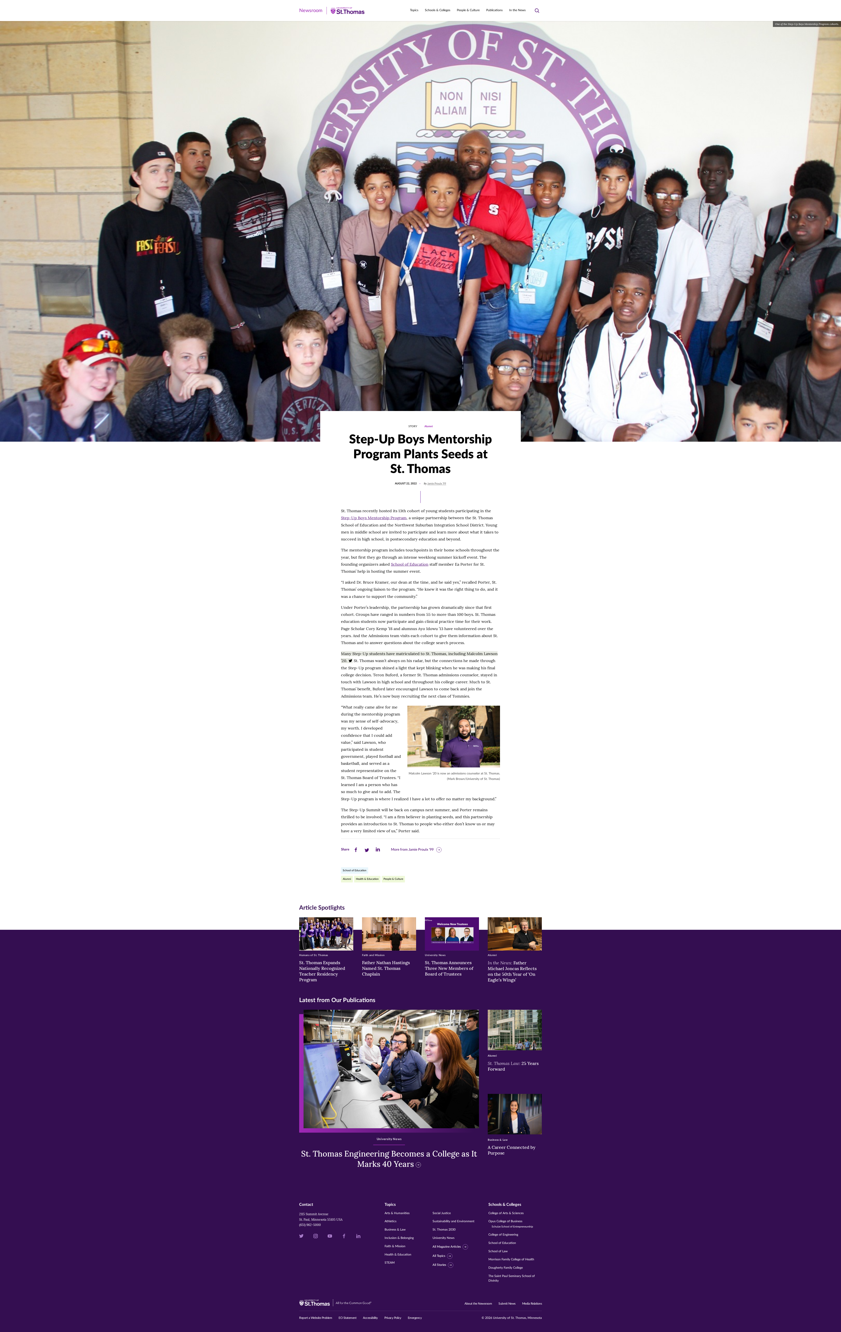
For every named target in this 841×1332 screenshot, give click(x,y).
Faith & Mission (395, 1246)
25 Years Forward (513, 1066)
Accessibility (370, 1318)
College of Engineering (503, 1234)
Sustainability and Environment (453, 1221)
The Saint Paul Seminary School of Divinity (511, 1278)
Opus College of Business (510, 1224)
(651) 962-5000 (310, 1225)
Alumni (428, 426)
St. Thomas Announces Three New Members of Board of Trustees (449, 968)
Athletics (390, 1221)
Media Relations (532, 1303)
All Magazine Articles (447, 1246)
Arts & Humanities (397, 1213)
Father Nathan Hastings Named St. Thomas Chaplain (386, 968)
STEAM (390, 1262)
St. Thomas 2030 (444, 1229)
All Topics (439, 1256)
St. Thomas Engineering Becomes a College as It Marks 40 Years (389, 1159)
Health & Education (367, 879)
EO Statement (347, 1318)
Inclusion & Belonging (399, 1238)
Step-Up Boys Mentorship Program (373, 517)
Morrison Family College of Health (511, 1259)
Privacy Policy (392, 1318)
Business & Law (395, 1229)
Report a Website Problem (315, 1318)
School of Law (498, 1251)
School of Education (409, 564)
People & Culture (393, 879)
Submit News (507, 1303)
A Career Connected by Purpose (511, 1150)
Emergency (415, 1318)
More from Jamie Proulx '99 (412, 849)
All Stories (439, 1264)
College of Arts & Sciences (506, 1213)
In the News (517, 10)
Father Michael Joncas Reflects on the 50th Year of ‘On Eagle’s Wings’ (512, 971)
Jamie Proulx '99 (436, 483)
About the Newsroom (478, 1303)
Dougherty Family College (505, 1267)
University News (443, 1238)
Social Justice (442, 1213)
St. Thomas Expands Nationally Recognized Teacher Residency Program (322, 971)
